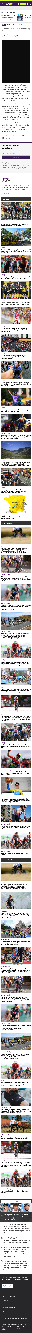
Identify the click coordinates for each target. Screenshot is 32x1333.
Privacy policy (5, 1300)
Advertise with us (6, 1315)
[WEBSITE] (6, 181)
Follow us (18, 35)
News (3, 24)
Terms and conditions (8, 1293)
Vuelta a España (15, 8)
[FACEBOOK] (3, 181)
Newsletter (27, 35)
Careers (4, 1311)
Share (5, 35)
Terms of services (21, 162)
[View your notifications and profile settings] (18, 4)
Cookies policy (6, 1304)
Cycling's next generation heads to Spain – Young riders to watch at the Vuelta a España (16, 1217)
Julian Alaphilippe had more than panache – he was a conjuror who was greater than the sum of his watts (16, 1240)
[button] (30, 4)
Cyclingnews (11, 24)
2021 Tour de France (18, 87)
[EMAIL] (9, 181)
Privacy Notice (23, 163)
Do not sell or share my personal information (14, 1318)
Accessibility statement (8, 1307)
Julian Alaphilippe (17, 89)
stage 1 (13, 96)
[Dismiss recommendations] (30, 12)
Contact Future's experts (8, 1296)
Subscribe (23, 4)
